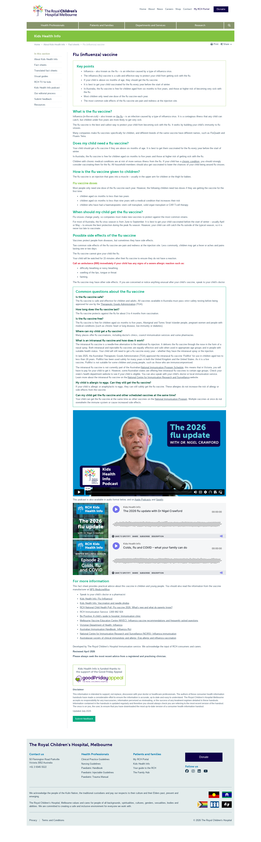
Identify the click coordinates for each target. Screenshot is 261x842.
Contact (187, 9)
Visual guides (41, 76)
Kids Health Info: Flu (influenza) (96, 598)
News (160, 9)
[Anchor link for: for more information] (71, 581)
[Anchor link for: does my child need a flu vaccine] (71, 143)
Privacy (33, 820)
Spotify (159, 499)
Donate (221, 9)
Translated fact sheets (45, 70)
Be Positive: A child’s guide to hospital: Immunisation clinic (110, 616)
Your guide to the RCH (144, 768)
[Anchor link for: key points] (75, 66)
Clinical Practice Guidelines (95, 759)
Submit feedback (43, 99)
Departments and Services (150, 25)
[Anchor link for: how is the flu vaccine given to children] (71, 172)
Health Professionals (52, 25)
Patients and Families (101, 25)
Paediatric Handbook (92, 768)
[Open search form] (229, 25)
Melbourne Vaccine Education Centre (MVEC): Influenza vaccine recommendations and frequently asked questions (139, 620)
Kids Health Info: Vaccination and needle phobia (104, 603)
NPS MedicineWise (100, 589)
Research (200, 25)
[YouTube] (207, 771)
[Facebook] (188, 771)
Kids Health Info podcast (47, 87)
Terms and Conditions (53, 820)
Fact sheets (73, 44)
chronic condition (190, 161)
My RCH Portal (201, 9)
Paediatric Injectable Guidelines (97, 772)
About (151, 9)
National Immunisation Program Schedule (162, 367)
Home (143, 9)
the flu (119, 116)
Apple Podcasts (143, 499)
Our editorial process (45, 93)
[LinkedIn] (201, 771)
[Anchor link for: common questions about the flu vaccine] (74, 291)
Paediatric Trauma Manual (94, 777)
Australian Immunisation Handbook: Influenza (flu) (105, 629)
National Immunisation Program (171, 399)
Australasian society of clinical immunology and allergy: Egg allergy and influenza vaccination (128, 638)
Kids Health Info (141, 763)
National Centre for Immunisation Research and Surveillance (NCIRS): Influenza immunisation (128, 633)
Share (226, 44)
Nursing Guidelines (91, 763)
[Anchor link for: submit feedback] (71, 717)
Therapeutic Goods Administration (118, 304)
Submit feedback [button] (84, 718)
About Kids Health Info (54, 44)
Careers (169, 9)
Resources (39, 104)
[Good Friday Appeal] (149, 676)
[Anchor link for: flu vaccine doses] (71, 183)
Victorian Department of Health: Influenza (101, 625)
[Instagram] (195, 771)
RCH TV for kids (42, 82)
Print (216, 44)
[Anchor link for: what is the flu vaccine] (71, 111)
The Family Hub (141, 772)
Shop (178, 9)
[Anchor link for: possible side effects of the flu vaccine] (71, 235)
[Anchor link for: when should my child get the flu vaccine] (71, 212)
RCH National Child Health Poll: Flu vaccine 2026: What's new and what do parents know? (126, 607)
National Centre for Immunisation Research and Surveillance (159, 377)
